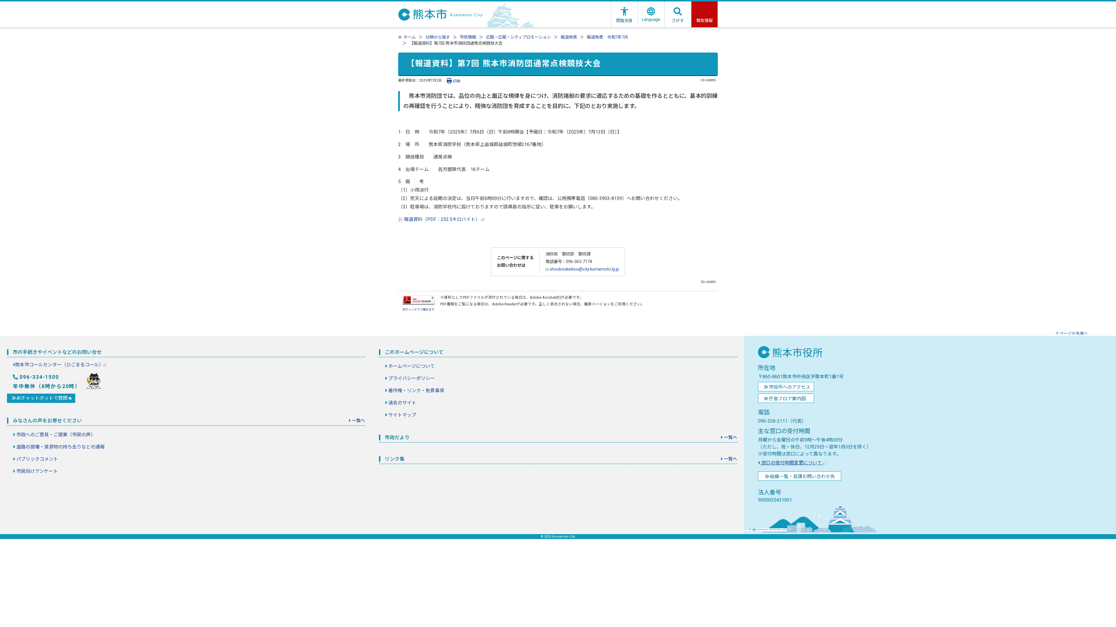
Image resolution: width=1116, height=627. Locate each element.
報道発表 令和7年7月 (607, 37)
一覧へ (358, 420)
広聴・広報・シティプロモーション (518, 37)
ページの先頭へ (1074, 333)
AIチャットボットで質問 (43, 398)
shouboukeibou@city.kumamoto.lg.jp (584, 269)
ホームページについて (411, 366)
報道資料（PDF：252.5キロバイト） (442, 219)
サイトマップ (402, 415)
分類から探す (437, 37)
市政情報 (468, 37)
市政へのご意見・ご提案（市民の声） (55, 434)
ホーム (409, 37)
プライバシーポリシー (411, 378)
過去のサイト (402, 403)
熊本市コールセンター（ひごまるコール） (59, 364)
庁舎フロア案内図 (787, 398)
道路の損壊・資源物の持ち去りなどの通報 (60, 447)
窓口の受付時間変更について (791, 463)
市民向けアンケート (37, 471)
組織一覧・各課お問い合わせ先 (802, 476)
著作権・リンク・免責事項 (416, 390)
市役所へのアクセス (789, 387)
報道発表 (569, 37)
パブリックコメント (37, 459)
